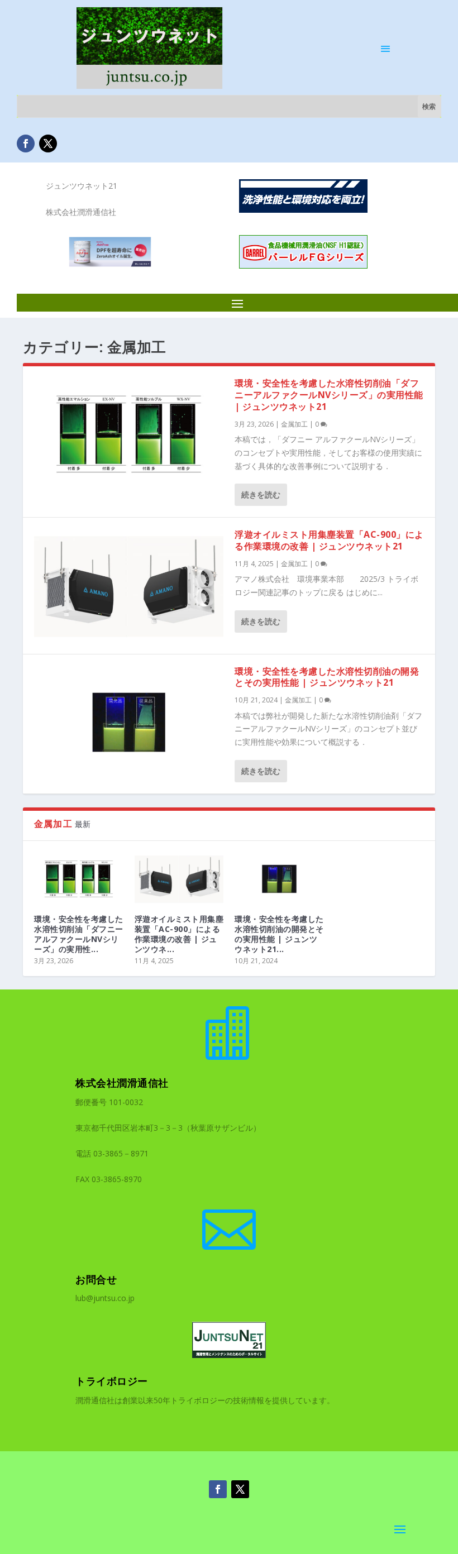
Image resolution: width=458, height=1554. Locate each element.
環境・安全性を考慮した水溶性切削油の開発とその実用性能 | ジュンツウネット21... (279, 934)
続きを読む (260, 494)
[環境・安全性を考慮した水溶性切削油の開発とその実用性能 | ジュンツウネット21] (128, 722)
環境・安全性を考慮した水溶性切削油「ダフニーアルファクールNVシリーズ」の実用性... (78, 934)
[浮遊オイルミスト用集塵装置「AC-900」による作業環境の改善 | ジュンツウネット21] (128, 585)
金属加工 (294, 424)
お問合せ (96, 1279)
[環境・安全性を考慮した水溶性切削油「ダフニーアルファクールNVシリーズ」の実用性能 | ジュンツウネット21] (128, 434)
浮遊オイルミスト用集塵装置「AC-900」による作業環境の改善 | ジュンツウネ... (179, 934)
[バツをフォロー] (48, 143)
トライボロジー (111, 1381)
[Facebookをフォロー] (26, 143)
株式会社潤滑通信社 (122, 1082)
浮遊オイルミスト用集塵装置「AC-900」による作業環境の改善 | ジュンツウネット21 (329, 540)
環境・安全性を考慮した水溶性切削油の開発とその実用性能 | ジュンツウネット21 (327, 677)
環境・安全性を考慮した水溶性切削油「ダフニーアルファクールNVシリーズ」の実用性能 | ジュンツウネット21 (329, 395)
